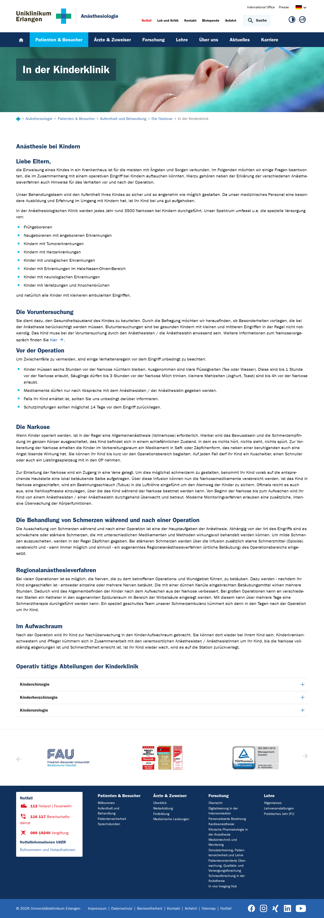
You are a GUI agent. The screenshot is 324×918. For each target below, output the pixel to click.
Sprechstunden (109, 824)
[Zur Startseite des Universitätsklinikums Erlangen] (43, 16)
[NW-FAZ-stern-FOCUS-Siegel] (162, 757)
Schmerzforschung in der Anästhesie (226, 878)
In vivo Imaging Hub (222, 886)
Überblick (160, 803)
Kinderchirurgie (35, 684)
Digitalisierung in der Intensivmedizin (223, 810)
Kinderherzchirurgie (39, 697)
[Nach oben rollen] (314, 908)
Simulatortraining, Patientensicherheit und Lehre (226, 852)
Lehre (269, 795)
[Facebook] (251, 908)
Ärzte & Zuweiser (170, 795)
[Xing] (275, 908)
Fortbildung (161, 814)
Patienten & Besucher (119, 795)
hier (53, 340)
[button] (304, 757)
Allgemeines (273, 803)
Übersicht (215, 803)
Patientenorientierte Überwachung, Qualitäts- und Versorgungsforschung (227, 866)
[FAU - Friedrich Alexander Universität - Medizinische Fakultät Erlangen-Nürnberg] (68, 757)
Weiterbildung (163, 808)
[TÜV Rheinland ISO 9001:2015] (255, 757)
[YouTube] (301, 908)
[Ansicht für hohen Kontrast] (292, 20)
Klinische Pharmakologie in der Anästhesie (228, 832)
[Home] (21, 39)
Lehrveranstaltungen (279, 808)
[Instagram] (263, 908)
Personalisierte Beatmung (227, 819)
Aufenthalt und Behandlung (108, 810)
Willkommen (106, 803)
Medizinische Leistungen (171, 819)
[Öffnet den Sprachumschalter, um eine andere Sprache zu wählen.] (299, 7)
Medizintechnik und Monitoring (222, 842)
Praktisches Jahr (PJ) (279, 814)
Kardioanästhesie (221, 824)
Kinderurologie (34, 710)
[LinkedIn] (287, 908)
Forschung (218, 795)
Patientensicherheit (112, 819)
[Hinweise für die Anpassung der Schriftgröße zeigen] (302, 20)
